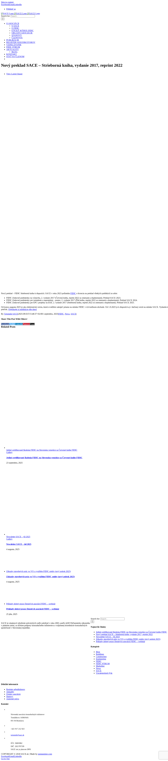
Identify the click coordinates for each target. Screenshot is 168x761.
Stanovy (9, 696)
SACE (73, 314)
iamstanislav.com (45, 754)
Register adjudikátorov (15, 689)
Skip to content (7, 2)
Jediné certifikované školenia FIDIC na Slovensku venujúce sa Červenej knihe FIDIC (41, 450)
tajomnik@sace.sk (17, 735)
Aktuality (10, 692)
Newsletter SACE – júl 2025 (18, 537)
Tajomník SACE (11, 314)
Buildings (100, 654)
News (67, 314)
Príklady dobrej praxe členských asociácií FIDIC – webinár (30, 604)
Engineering (101, 659)
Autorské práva (12, 699)
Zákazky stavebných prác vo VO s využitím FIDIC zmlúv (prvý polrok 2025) (38, 571)
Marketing (100, 666)
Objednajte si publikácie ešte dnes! (22, 309)
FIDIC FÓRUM (103, 664)
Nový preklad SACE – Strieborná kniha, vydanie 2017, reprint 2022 (124, 634)
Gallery (9, 452)
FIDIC (73, 293)
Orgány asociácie (13, 694)
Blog (98, 652)
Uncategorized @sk (104, 673)
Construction (101, 656)
